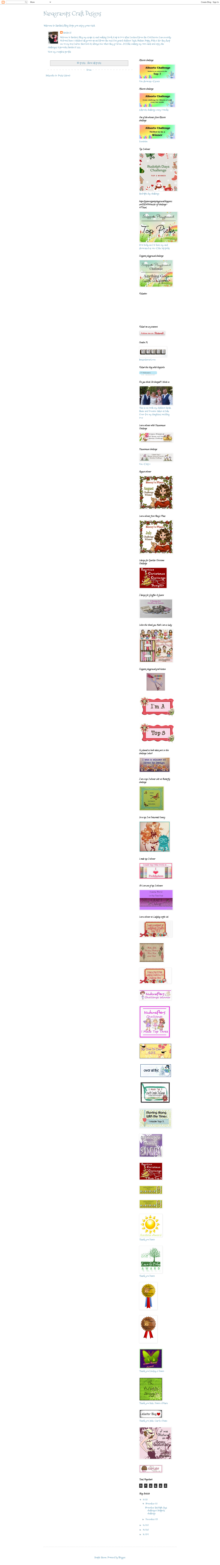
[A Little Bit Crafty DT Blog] (157, 716)
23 (144, 1499)
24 (144, 1525)
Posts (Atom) (64, 75)
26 (144, 1534)
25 (144, 1529)
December (150, 1519)
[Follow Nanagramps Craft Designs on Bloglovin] (148, 374)
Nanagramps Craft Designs (72, 13)
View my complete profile (59, 52)
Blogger (122, 1557)
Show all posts (94, 63)
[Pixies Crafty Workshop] (156, 690)
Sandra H (67, 32)
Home (89, 70)
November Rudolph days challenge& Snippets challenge (156, 1510)
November (150, 1503)
